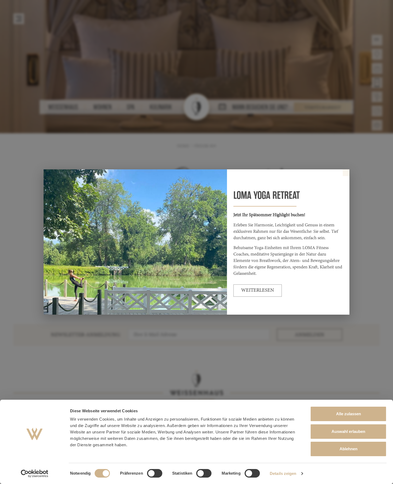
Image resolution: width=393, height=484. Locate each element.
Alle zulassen (348, 413)
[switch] (154, 473)
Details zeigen (283, 473)
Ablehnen (348, 449)
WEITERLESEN (257, 290)
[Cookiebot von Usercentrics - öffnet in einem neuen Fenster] (34, 474)
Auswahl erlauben (348, 431)
